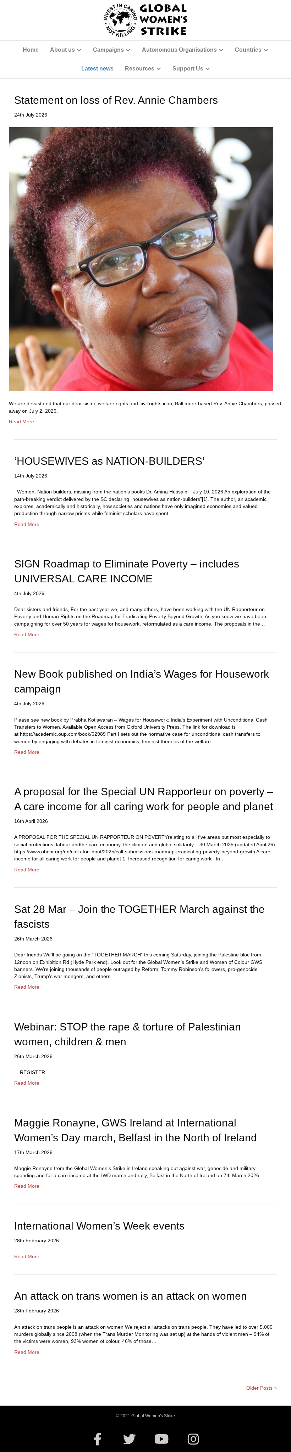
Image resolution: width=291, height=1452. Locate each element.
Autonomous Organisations (179, 50)
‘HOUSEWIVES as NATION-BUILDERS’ (109, 461)
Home (31, 50)
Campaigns (108, 50)
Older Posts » (261, 1388)
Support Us (187, 69)
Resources (139, 69)
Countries (248, 50)
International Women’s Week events (99, 1226)
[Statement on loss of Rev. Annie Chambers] (141, 258)
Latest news (97, 69)
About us (62, 50)
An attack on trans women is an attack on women (130, 1296)
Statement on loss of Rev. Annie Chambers (116, 100)
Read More (21, 421)
